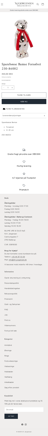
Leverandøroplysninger (12, 115)
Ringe (6, 356)
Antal (3, 84)
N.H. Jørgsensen (26, 432)
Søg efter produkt (11, 388)
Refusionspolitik (10, 294)
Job (6, 315)
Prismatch (8, 299)
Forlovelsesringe (11, 361)
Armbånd (8, 345)
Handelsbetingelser (12, 288)
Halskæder (8, 372)
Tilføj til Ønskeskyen (15, 109)
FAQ (6, 310)
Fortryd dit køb (10, 331)
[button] (37, 4)
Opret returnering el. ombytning (17, 278)
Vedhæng (8, 377)
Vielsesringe (9, 366)
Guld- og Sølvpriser (12, 304)
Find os (7, 320)
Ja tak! (11, 416)
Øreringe (7, 350)
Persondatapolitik (11, 283)
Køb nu (24, 102)
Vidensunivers (10, 325)
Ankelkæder (9, 382)
